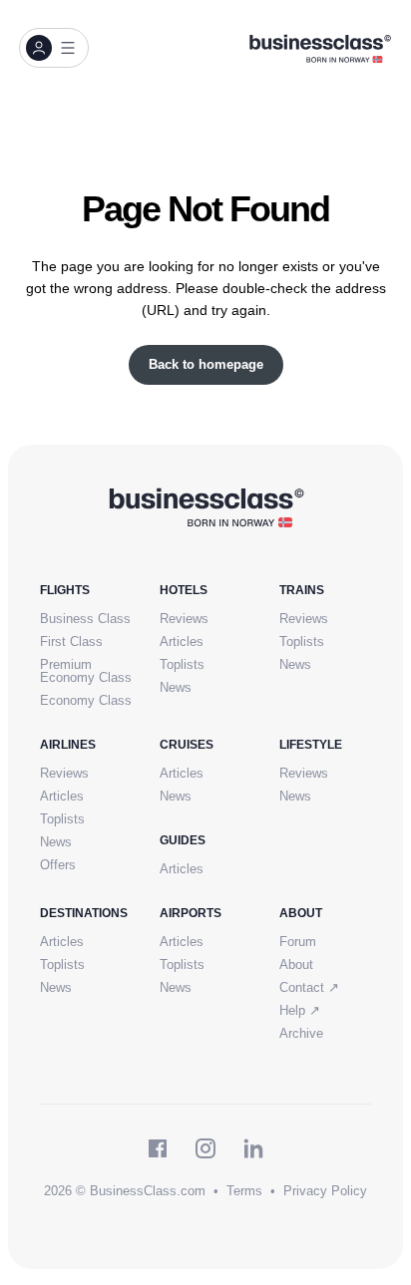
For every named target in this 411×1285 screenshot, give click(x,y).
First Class (71, 641)
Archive (301, 1033)
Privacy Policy (325, 1190)
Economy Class (86, 700)
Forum (297, 941)
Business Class (85, 618)
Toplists (182, 664)
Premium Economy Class (86, 671)
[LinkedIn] (253, 1148)
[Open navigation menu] (54, 48)
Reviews (184, 618)
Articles (182, 641)
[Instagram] (205, 1148)
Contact (309, 987)
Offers (58, 864)
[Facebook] (158, 1148)
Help (299, 1010)
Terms (244, 1190)
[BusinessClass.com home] (206, 506)
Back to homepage (206, 364)
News (176, 687)
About (296, 964)
